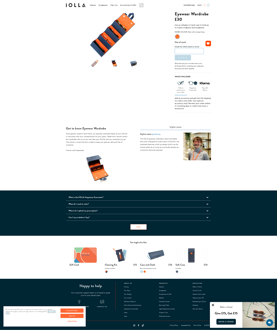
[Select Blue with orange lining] (177, 37)
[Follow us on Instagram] (134, 325)
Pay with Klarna (205, 89)
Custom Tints (163, 312)
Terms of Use (197, 325)
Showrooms (189, 5)
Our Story (127, 290)
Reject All (72, 316)
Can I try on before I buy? (79, 217)
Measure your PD (198, 298)
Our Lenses (127, 298)
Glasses (93, 5)
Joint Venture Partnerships (132, 305)
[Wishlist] (204, 5)
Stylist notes (175, 127)
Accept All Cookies (71, 310)
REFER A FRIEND (226, 321)
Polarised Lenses (164, 316)
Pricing (126, 287)
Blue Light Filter (164, 305)
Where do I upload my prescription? (83, 210)
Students (195, 305)
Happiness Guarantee (192, 89)
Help (199, 5)
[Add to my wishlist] (208, 43)
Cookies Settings (72, 321)
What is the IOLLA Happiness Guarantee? (86, 197)
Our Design (128, 294)
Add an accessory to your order (181, 90)
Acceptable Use (185, 325)
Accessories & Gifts (128, 5)
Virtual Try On (197, 290)
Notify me (183, 58)
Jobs (125, 316)
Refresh (161, 298)
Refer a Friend (197, 287)
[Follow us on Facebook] (138, 325)
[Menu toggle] (141, 5)
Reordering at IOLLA (199, 301)
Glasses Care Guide (199, 294)
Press (125, 312)
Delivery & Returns (130, 301)
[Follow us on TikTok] (143, 325)
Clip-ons (114, 5)
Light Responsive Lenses (167, 309)
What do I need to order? (79, 203)
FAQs (138, 227)
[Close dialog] (213, 305)
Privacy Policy (174, 325)
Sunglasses (103, 5)
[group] (114, 34)
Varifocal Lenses (164, 301)
